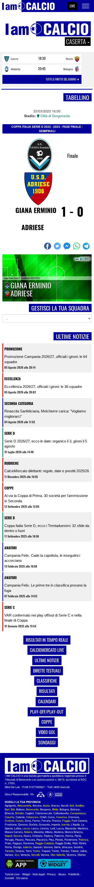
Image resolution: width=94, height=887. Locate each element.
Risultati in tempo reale (47, 640)
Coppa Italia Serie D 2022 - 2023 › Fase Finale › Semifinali (47, 128)
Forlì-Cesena (79, 820)
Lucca (60, 828)
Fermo (36, 820)
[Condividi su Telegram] (87, 246)
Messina (39, 832)
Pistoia (59, 839)
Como (51, 817)
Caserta (9, 817)
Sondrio (78, 847)
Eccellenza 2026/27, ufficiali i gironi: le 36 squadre (43, 387)
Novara (17, 836)
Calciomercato (43, 813)
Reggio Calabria (44, 843)
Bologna (68, 69)
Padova (48, 836)
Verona (45, 854)
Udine (83, 851)
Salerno (27, 847)
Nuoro (27, 836)
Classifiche (47, 681)
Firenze (56, 820)
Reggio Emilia (63, 843)
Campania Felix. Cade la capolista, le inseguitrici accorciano (42, 558)
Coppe (8, 487)
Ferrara (45, 820)
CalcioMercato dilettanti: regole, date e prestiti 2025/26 (46, 471)
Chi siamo (22, 878)
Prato (8, 843)
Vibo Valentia (57, 854)
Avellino (79, 805)
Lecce (14, 59)
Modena (58, 832)
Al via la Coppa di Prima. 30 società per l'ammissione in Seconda (46, 498)
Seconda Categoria (18, 403)
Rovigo (17, 847)
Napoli (8, 836)
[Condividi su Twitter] (58, 246)
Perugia (9, 839)
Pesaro (19, 839)
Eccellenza (12, 378)
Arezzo (55, 805)
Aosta (46, 805)
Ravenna (28, 843)
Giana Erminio (35, 210)
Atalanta (15, 69)
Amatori (10, 547)
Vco (16, 854)
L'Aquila (75, 824)
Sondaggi (46, 742)
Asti (71, 805)
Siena (57, 847)
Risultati (47, 691)
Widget (26, 874)
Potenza (83, 839)
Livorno (44, 828)
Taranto (9, 851)
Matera (28, 832)
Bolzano (75, 809)
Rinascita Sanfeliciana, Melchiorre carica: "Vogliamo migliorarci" (45, 413)
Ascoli (64, 805)
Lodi (52, 828)
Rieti (74, 843)
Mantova (83, 828)
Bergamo (45, 809)
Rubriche (11, 463)
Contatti (9, 878)
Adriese (32, 227)
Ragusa (17, 843)
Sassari (37, 847)
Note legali (39, 874)
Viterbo (81, 854)
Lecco (35, 828)
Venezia (25, 854)
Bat (13, 809)
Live (72, 5)
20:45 (42, 68)
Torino (36, 851)
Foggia (66, 820)
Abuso (62, 874)
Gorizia (33, 824)
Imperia (55, 824)
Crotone (9, 820)
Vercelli (35, 854)
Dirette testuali (46, 670)
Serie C (9, 607)
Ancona (37, 805)
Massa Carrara (14, 832)
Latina (17, 828)
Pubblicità (73, 874)
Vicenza (71, 854)
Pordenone (70, 839)
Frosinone (11, 824)
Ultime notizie (47, 660)
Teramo (19, 851)
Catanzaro (32, 817)
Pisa (51, 839)
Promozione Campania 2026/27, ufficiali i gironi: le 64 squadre (45, 359)
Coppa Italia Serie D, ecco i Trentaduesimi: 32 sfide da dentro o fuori (46, 528)
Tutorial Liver (12, 874)
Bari (7, 809)
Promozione (13, 348)
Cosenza (61, 817)
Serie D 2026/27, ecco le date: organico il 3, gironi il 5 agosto (45, 443)
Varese (9, 854)
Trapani (45, 851)
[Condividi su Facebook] (48, 246)
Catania (20, 817)
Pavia (77, 836)
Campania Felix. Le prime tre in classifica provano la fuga (45, 587)
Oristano (37, 836)
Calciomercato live (47, 650)
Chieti (43, 817)
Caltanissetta (61, 813)
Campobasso (78, 813)
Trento (55, 851)
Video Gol (46, 732)
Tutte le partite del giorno (61, 79)
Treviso (64, 851)
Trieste (75, 851)
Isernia (65, 824)
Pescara (30, 839)
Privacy (51, 874)
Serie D (9, 433)
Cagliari (29, 813)
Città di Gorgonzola (55, 115)
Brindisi (19, 813)
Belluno (20, 809)
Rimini (82, 843)
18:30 (42, 58)
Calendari (47, 701)
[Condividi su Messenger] (67, 246)
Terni (28, 851)
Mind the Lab (12, 787)
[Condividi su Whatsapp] (77, 246)
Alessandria (24, 805)
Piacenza (41, 839)
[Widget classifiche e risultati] (54, 863)
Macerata (70, 828)
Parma (69, 836)
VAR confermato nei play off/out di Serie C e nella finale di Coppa (42, 617)
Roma (69, 59)
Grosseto (44, 824)
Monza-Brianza (74, 832)
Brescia (9, 813)
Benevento (32, 809)
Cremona (73, 817)
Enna (28, 820)
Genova (22, 824)
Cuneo (19, 820)
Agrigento (10, 805)
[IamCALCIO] (47, 766)
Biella (55, 809)
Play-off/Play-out (46, 712)
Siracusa (67, 847)
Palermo (59, 836)
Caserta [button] (76, 41)
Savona (48, 847)
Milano (49, 832)
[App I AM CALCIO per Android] (21, 863)
